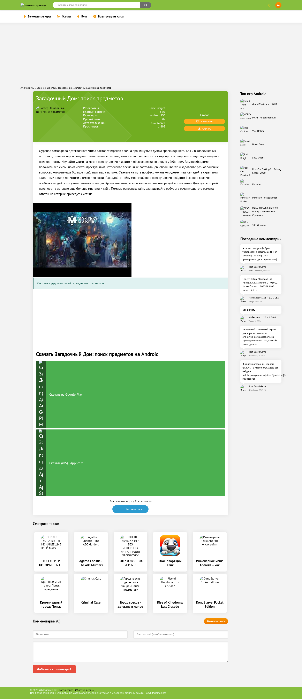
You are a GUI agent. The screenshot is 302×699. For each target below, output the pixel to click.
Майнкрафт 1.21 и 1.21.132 (264, 297)
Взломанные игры (39, 16)
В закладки (207, 121)
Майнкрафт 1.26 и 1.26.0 (262, 317)
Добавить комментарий (54, 669)
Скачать (206, 128)
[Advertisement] (151, 54)
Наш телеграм (133, 509)
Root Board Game (257, 266)
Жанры (66, 16)
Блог (84, 16)
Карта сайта (66, 690)
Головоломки (143, 501)
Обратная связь (84, 690)
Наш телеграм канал (111, 16)
